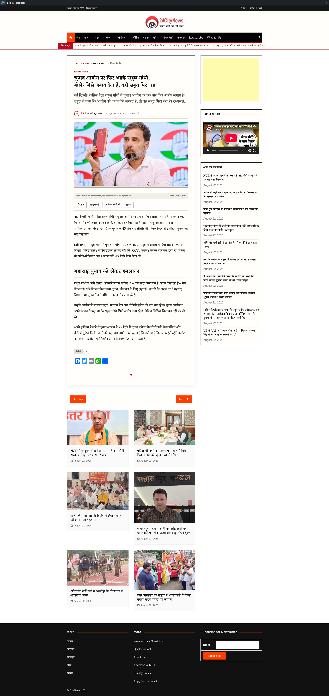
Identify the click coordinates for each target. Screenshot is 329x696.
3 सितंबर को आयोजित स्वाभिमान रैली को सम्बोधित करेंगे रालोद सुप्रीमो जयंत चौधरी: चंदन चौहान (229, 279)
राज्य (86, 37)
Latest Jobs (196, 37)
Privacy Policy (142, 673)
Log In (10, 2)
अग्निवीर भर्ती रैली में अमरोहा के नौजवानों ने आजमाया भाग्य (230, 245)
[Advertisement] (230, 79)
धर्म (154, 37)
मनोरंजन (121, 37)
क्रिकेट (70, 649)
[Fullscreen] (255, 150)
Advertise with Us (144, 665)
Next (182, 399)
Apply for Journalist (145, 681)
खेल (108, 37)
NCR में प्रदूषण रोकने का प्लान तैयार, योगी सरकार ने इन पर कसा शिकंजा (96, 46)
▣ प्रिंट (128, 204)
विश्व (69, 665)
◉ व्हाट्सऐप (95, 204)
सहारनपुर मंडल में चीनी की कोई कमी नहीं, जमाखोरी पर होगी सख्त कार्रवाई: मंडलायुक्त (242, 46)
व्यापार (146, 37)
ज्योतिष (135, 37)
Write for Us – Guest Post (149, 641)
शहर (97, 37)
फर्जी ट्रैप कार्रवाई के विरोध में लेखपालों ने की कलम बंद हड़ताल (192, 46)
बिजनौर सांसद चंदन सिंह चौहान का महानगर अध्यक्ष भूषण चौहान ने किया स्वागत (229, 296)
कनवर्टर (181, 37)
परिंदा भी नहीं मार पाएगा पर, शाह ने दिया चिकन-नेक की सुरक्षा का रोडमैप (146, 46)
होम (78, 37)
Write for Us (214, 37)
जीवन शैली (168, 37)
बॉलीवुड (71, 657)
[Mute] (249, 150)
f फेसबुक (80, 204)
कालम (70, 641)
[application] (231, 138)
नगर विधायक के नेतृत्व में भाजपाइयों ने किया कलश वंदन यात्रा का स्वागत (229, 262)
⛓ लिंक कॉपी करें (113, 204)
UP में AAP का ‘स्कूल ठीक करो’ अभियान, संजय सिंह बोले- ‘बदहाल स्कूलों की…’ (229, 333)
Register (20, 2)
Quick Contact (142, 649)
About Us (139, 657)
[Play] (208, 150)
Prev (80, 399)
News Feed (99, 63)
